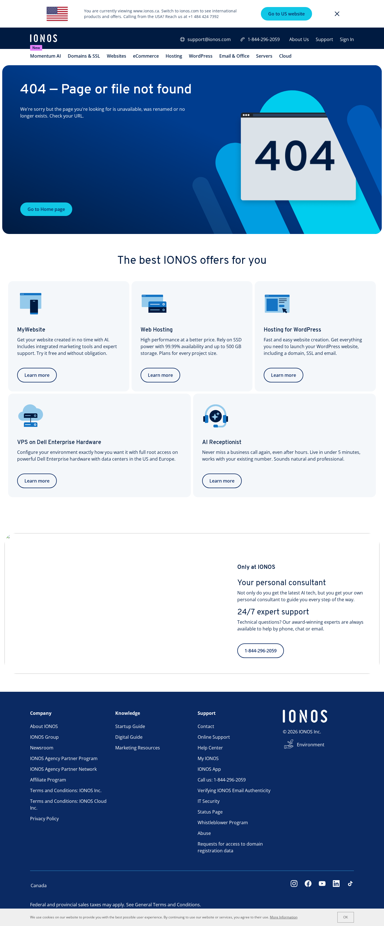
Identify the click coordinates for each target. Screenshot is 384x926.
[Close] (337, 13)
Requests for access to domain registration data (230, 847)
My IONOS (208, 758)
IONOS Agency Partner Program (64, 758)
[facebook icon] (308, 885)
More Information (283, 917)
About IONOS (44, 726)
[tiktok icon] (350, 885)
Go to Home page (46, 209)
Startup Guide (130, 726)
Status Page (210, 812)
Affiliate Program (48, 780)
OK (345, 917)
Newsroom (41, 748)
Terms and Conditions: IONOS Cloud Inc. (68, 804)
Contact (206, 726)
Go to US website (286, 14)
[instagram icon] (294, 885)
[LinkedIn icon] (336, 885)
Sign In (347, 39)
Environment (310, 745)
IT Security (209, 801)
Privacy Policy (44, 818)
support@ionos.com (209, 39)
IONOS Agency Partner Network (63, 769)
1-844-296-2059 (264, 39)
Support (324, 39)
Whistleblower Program (223, 822)
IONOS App (209, 769)
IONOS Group (44, 737)
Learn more (36, 375)
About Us (299, 39)
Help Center (210, 748)
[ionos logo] (43, 38)
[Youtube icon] (322, 885)
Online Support (214, 737)
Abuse (204, 833)
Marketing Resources (137, 748)
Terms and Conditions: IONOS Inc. (65, 790)
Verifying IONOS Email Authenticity (234, 790)
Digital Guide (129, 737)
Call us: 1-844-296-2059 (222, 780)
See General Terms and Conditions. (163, 905)
